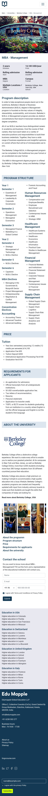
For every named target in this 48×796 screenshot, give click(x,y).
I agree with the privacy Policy (15, 785)
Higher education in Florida (13, 619)
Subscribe (7, 791)
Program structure (12, 540)
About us (5, 740)
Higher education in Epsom (13, 658)
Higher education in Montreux (14, 638)
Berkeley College (22, 13)
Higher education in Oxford (13, 655)
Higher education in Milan (12, 675)
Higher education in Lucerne (13, 636)
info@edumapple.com (11, 715)
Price (5, 544)
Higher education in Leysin (13, 641)
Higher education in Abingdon (14, 663)
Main (3, 13)
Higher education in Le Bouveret (15, 644)
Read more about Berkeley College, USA (19, 497)
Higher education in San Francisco (16, 622)
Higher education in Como (12, 683)
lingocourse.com (8, 758)
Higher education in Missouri (13, 624)
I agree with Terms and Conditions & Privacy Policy (24, 593)
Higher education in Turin (12, 680)
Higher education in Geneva (13, 633)
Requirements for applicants (17, 547)
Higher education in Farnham (14, 661)
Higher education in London (13, 652)
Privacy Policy (7, 742)
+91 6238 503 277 (9, 719)
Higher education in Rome (12, 677)
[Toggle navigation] (43, 4)
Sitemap (5, 745)
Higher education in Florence (13, 672)
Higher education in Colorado (14, 616)
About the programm (13, 537)
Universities (11, 13)
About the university (13, 550)
